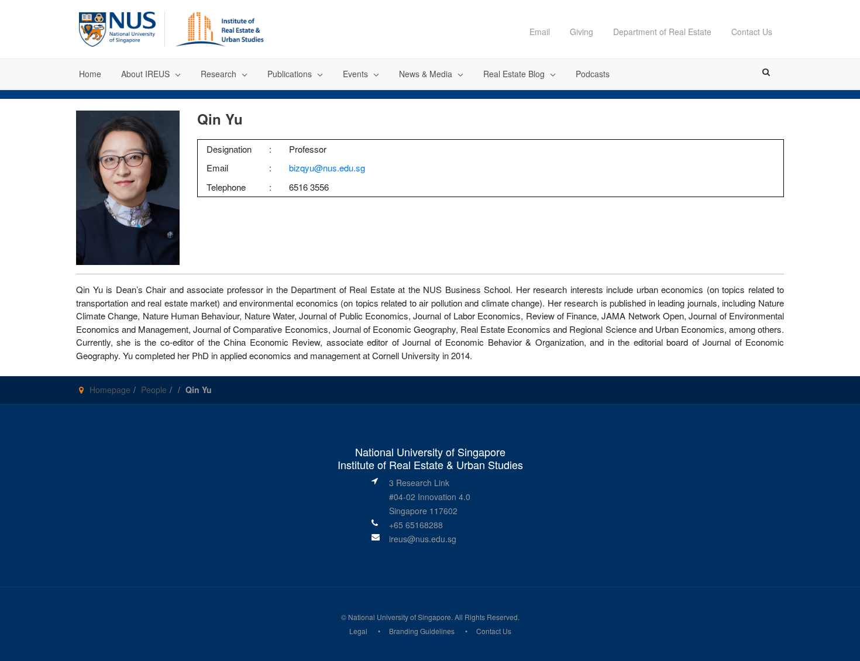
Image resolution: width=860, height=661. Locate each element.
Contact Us (751, 31)
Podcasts (593, 74)
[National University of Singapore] (117, 28)
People (154, 389)
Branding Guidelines (422, 631)
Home (90, 74)
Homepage (110, 389)
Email (539, 31)
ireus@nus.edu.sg (422, 539)
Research (218, 74)
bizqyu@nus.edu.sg (327, 167)
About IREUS (145, 74)
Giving (581, 31)
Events (355, 74)
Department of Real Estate (662, 31)
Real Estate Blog (514, 74)
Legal (358, 631)
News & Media (425, 74)
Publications (289, 74)
